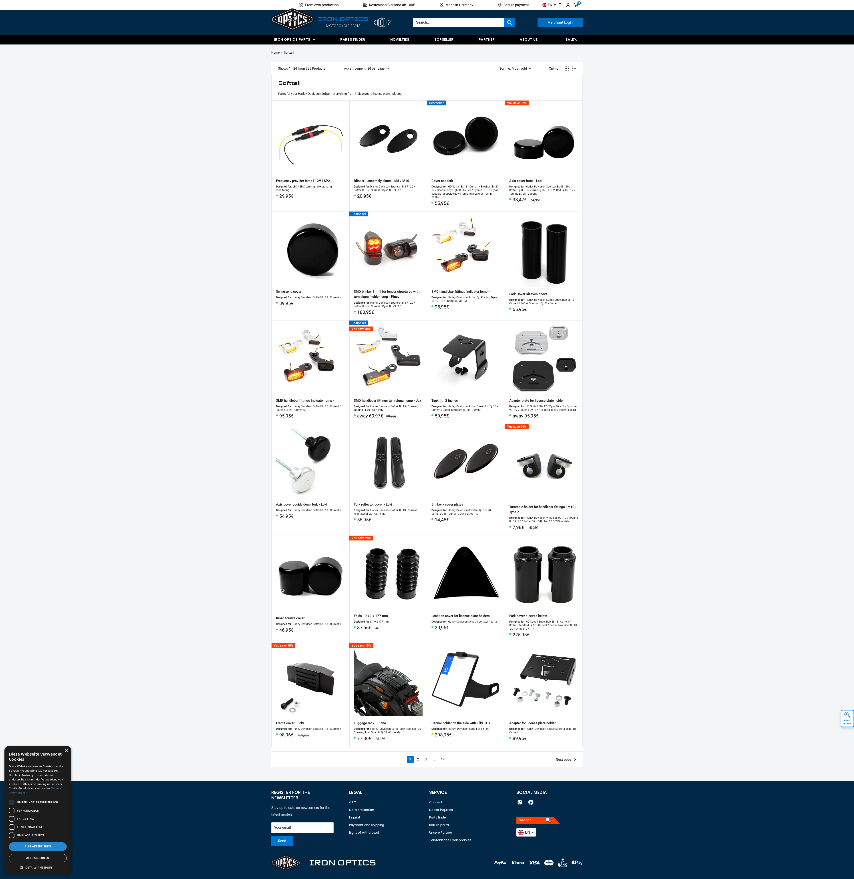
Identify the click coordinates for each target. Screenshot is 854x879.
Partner (487, 39)
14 (443, 759)
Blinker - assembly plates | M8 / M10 (381, 181)
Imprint (354, 817)
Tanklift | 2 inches (444, 401)
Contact (435, 802)
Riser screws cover (290, 618)
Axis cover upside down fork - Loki (301, 504)
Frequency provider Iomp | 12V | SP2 (303, 181)
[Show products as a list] (574, 69)
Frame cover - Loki (290, 723)
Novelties (399, 39)
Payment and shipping (366, 825)
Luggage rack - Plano (370, 723)
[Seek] (509, 22)
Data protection (361, 810)
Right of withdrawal (364, 832)
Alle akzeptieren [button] (37, 846)
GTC (352, 802)
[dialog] (37, 810)
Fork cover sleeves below (528, 616)
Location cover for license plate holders (460, 616)
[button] (38, 867)
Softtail (289, 52)
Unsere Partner (440, 832)
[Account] (568, 5)
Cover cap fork (442, 181)
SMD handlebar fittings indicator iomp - (460, 292)
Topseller (443, 39)
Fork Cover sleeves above (528, 294)
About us (529, 39)
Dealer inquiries (441, 810)
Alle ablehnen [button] (37, 858)
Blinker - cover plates (447, 504)
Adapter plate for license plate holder (536, 401)
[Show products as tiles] (567, 69)
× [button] (66, 750)
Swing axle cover (288, 292)
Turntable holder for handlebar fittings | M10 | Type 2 (542, 509)
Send (282, 841)
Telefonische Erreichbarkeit (450, 840)
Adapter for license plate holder (532, 723)
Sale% (571, 39)
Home (275, 52)
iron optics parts (292, 39)
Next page (563, 760)
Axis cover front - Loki (525, 181)
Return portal (439, 825)
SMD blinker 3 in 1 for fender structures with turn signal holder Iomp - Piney (386, 294)
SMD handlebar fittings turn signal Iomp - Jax (387, 401)
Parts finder (352, 39)
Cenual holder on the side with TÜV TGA (461, 723)
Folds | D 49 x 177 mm (371, 616)
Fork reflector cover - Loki (373, 504)
